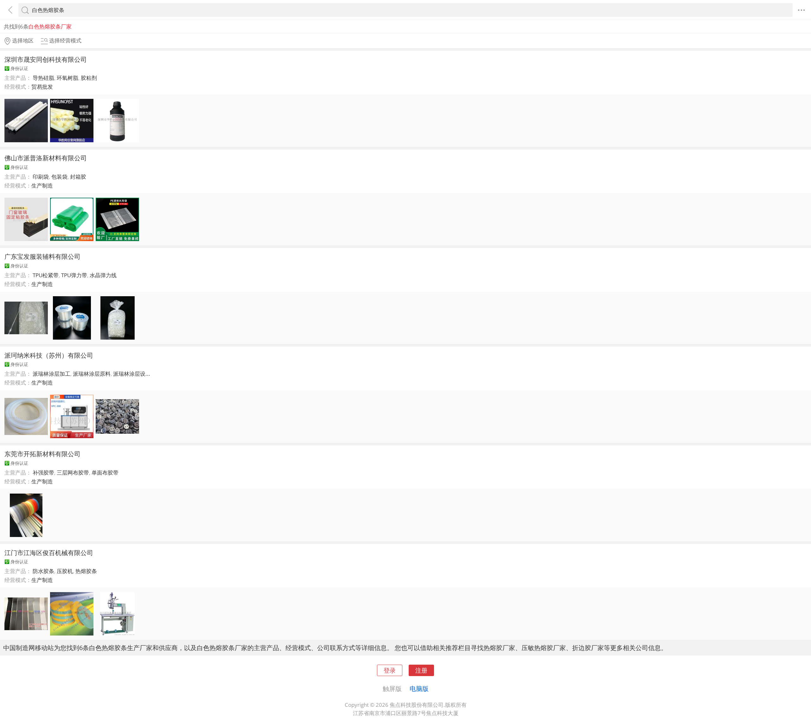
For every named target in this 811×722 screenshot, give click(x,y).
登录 (390, 670)
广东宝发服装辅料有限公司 (42, 256)
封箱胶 (78, 176)
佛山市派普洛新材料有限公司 (45, 157)
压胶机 (65, 571)
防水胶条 (43, 571)
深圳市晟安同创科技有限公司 (45, 59)
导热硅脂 (43, 77)
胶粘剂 (89, 77)
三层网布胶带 (73, 472)
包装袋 (59, 176)
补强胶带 (43, 472)
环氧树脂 (67, 77)
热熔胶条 (86, 571)
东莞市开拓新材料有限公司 (42, 453)
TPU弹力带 (74, 275)
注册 (421, 670)
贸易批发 (42, 86)
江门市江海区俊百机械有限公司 (48, 552)
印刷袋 (41, 176)
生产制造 (42, 185)
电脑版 (419, 688)
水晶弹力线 (103, 275)
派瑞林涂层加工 (51, 373)
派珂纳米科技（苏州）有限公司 (48, 355)
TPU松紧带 (46, 275)
